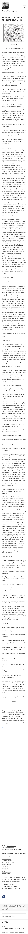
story (9, 908)
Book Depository (6, 860)
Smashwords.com (7, 870)
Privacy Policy (5, 932)
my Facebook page (10, 847)
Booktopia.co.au (6, 872)
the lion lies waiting (15, 908)
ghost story (4, 908)
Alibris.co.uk (5, 866)
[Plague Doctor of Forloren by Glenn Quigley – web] (14, 32)
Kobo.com (5, 868)
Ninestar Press (6, 873)
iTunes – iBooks (6, 858)
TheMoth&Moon (11, 906)
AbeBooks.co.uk (6, 864)
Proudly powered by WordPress (17, 932)
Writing (17, 906)
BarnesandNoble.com (8, 862)
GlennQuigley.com (10, 11)
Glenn (15, 905)
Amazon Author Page (14, 849)
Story (20, 905)
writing (6, 909)
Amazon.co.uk (6, 857)
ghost (22, 906)
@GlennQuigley (11, 845)
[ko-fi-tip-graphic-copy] (14, 785)
